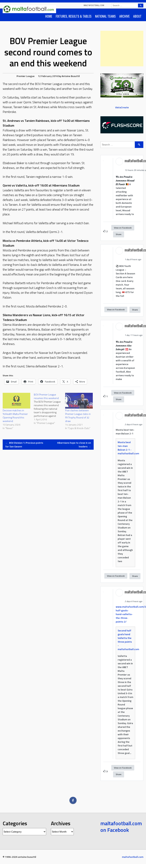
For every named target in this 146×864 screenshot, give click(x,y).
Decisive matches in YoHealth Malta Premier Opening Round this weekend (15, 415)
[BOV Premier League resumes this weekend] (49, 409)
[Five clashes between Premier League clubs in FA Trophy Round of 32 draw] (79, 401)
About (137, 16)
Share (118, 234)
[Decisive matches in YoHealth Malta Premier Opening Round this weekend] (16, 401)
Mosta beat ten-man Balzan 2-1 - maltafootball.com (128, 447)
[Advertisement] (121, 48)
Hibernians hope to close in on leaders (74, 444)
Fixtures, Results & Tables (74, 16)
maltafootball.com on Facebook (121, 826)
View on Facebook (123, 227)
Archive (124, 16)
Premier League (26, 76)
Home (48, 16)
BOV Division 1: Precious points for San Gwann (24, 444)
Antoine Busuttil (71, 76)
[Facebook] (73, 800)
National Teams (105, 16)
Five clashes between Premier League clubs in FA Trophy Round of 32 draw (78, 415)
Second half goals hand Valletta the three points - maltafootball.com (128, 640)
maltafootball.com (94, 5)
